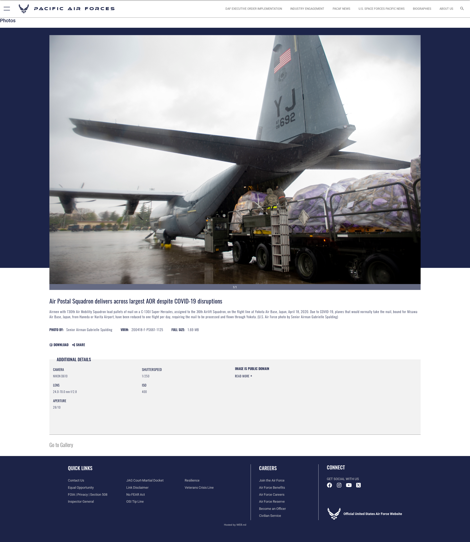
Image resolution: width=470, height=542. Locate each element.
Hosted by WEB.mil (235, 524)
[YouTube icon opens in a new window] (349, 485)
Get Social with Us (343, 479)
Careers (268, 468)
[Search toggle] (462, 9)
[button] (6, 8)
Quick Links (80, 468)
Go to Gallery (61, 444)
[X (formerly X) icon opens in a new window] (358, 485)
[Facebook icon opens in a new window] (329, 485)
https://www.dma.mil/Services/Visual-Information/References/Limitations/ (278, 394)
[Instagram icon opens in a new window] (339, 485)
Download (60, 344)
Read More (242, 376)
